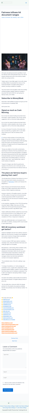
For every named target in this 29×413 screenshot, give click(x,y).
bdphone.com (6, 299)
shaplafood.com (7, 304)
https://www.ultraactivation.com (10, 324)
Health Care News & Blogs (22, 406)
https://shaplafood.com (7, 328)
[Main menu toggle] (26, 2)
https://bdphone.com (7, 322)
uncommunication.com (8, 309)
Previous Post (14, 338)
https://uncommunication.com (9, 333)
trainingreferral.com (7, 302)
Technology (11, 181)
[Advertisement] (14, 33)
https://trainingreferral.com (8, 326)
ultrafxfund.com (7, 314)
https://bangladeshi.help (8, 329)
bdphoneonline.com (8, 318)
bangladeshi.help (7, 306)
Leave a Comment (6, 17)
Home (1, 406)
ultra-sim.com (6, 311)
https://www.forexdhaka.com (9, 331)
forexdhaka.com (7, 312)
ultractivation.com (7, 316)
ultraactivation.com (7, 301)
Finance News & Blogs (9, 406)
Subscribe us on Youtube (9, 319)
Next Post (14, 340)
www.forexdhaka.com (8, 307)
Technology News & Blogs (9, 407)
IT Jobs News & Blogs (21, 407)
